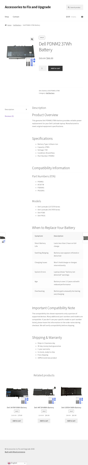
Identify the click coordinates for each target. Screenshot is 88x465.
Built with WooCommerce (15, 452)
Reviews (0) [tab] (9, 116)
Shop (7, 17)
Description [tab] (9, 109)
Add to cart (55, 68)
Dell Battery (17, 25)
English (13, 463)
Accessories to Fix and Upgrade (28, 7)
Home (9, 25)
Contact (16, 17)
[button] (32, 39)
